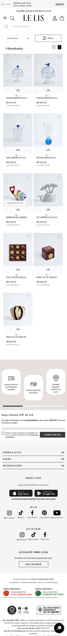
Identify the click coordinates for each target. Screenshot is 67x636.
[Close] (3, 4)
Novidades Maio (22, 26)
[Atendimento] (59, 628)
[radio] (54, 47)
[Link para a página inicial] (6, 26)
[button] (16, 96)
